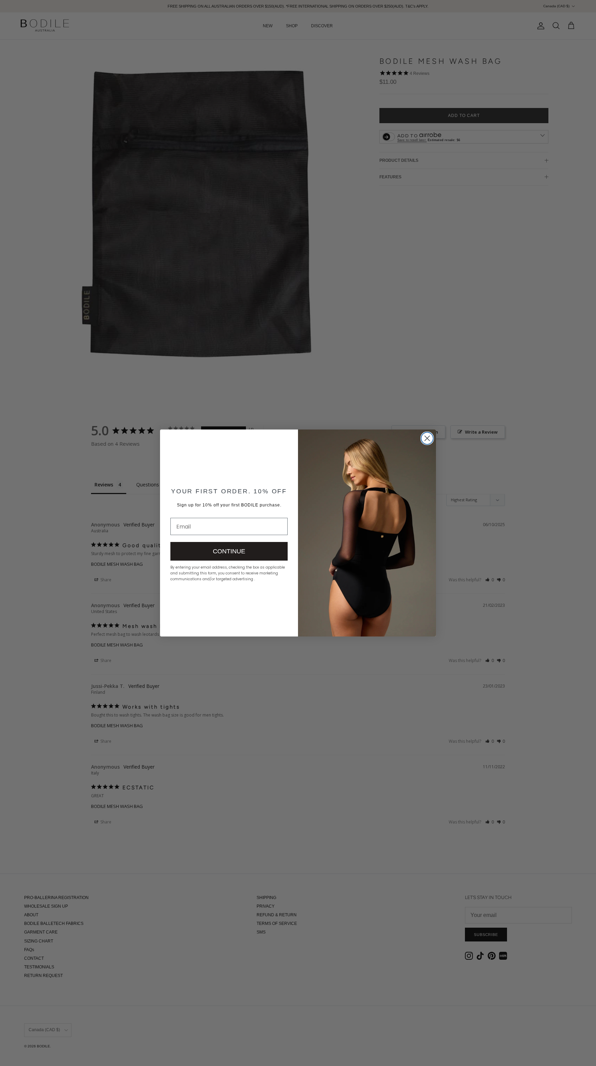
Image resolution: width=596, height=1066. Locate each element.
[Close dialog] (427, 438)
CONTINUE (229, 551)
